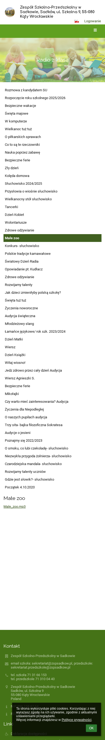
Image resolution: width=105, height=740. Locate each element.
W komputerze (16, 121)
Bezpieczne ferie (17, 160)
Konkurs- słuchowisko (22, 246)
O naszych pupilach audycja (26, 417)
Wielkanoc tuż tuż (18, 129)
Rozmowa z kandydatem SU (26, 90)
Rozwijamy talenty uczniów (25, 472)
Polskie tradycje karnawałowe (28, 254)
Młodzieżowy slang (19, 324)
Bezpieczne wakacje (20, 106)
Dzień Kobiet (14, 215)
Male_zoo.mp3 (15, 507)
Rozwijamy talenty (18, 285)
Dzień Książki (15, 355)
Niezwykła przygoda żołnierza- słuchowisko (38, 456)
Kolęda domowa (17, 176)
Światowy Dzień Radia (21, 261)
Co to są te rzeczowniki (22, 145)
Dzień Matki (14, 339)
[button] (77, 21)
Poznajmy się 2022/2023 (23, 440)
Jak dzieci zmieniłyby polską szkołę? (33, 293)
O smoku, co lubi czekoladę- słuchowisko (36, 448)
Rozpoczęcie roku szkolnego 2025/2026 (35, 98)
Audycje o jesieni (17, 433)
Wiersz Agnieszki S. (20, 378)
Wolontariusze (16, 222)
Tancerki (11, 207)
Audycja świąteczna (20, 316)
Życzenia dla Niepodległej (24, 409)
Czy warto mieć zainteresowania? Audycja (36, 402)
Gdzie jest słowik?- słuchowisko (29, 479)
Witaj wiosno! (15, 363)
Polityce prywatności (77, 720)
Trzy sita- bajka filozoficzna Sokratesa (33, 425)
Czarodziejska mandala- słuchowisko (33, 464)
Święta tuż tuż (15, 300)
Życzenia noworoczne (21, 308)
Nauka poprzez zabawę (22, 152)
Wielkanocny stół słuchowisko (28, 199)
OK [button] (91, 728)
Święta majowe (16, 113)
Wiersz (10, 347)
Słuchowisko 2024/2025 (23, 184)
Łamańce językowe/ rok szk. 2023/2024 (35, 331)
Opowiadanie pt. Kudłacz (24, 269)
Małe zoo (12, 238)
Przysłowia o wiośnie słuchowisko (31, 191)
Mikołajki (12, 394)
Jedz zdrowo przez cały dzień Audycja (33, 370)
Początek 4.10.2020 (20, 487)
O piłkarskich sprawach (23, 137)
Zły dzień (12, 168)
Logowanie (92, 21)
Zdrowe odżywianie (19, 230)
